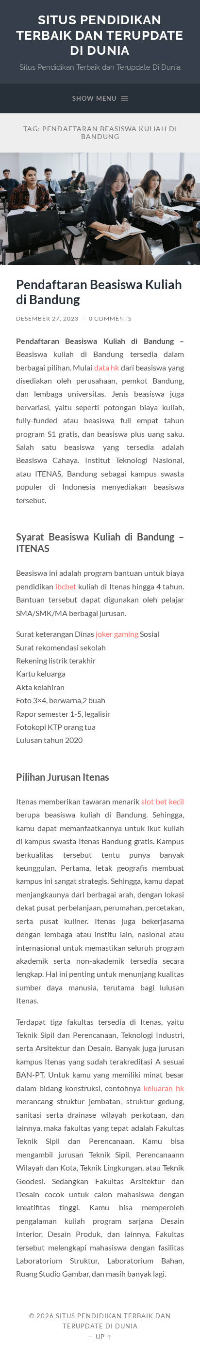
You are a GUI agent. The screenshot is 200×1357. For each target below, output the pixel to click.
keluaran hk (164, 1088)
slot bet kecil (162, 801)
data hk (106, 367)
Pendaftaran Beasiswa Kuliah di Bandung (99, 292)
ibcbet (65, 586)
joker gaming (117, 633)
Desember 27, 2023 (47, 318)
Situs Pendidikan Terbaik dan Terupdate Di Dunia (99, 35)
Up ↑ (104, 1337)
